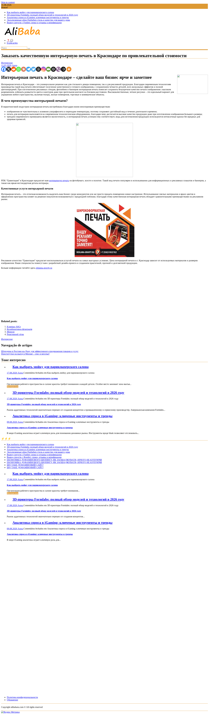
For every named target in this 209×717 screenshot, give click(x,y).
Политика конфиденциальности (22, 697)
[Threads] (38, 69)
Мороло (11, 332)
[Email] (48, 69)
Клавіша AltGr (14, 326)
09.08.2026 (12, 422)
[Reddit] (13, 69)
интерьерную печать (59, 180)
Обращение (12, 700)
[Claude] (23, 69)
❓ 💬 (10, 40)
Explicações (12, 43)
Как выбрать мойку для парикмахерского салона (30, 12)
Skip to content (8, 2)
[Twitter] (33, 69)
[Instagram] (43, 69)
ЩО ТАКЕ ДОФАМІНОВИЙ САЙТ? (25, 465)
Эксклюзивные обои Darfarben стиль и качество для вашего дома (38, 20)
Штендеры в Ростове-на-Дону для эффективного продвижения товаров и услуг (39, 351)
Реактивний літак (15, 334)
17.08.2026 (12, 373)
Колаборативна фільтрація (19, 329)
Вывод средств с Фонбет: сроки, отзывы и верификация (34, 457)
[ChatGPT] (53, 69)
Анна (14, 65)
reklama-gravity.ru (44, 268)
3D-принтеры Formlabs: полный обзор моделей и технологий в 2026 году (42, 15)
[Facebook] (3, 69)
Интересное (7, 63)
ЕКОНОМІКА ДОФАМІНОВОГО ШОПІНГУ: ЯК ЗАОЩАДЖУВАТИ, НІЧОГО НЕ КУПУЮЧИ (54, 460)
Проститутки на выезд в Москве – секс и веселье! (25, 354)
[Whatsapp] (18, 69)
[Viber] (58, 69)
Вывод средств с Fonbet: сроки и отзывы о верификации (34, 22)
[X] (8, 69)
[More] (69, 69)
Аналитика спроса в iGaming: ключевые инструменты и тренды (38, 17)
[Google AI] (63, 69)
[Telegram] (28, 69)
